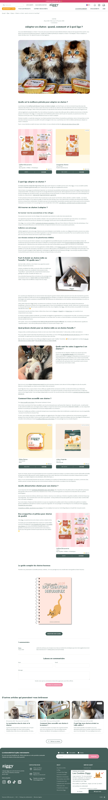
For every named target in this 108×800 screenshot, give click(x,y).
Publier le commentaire (54, 684)
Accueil (3, 13)
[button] (94, 5)
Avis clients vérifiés (61, 768)
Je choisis (79, 791)
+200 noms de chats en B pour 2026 (70, 124)
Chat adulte (72, 752)
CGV (17, 797)
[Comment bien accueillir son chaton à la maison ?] (54, 710)
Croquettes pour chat (62, 781)
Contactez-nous (87, 768)
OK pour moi (97, 791)
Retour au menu (55, 741)
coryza (69, 356)
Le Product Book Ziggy (62, 772)
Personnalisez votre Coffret (63, 779)
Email (56, 662)
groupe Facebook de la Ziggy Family (74, 242)
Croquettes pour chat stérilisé (64, 783)
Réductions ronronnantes (63, 777)
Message (20, 670)
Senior (82, 752)
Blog (8, 13)
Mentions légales (38, 797)
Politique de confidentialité (25, 797)
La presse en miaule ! (62, 774)
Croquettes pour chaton (62, 788)
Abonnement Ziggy (61, 790)
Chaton (12, 13)
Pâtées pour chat (61, 785)
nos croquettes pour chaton (38, 524)
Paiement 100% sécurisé (8, 797)
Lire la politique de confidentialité (80, 786)
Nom (19, 662)
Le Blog (58, 770)
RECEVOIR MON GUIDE (54, 634)
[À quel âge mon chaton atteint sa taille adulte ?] (88, 710)
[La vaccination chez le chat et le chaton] (20, 710)
